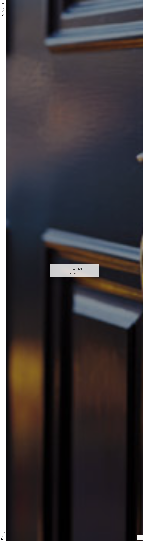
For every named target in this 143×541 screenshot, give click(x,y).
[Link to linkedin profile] (2, 539)
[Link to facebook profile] (1, 534)
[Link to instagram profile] (2, 536)
